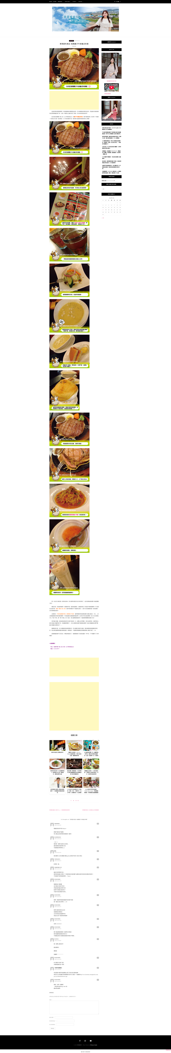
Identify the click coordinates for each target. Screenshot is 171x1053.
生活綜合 (74, 1)
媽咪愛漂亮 (60, 1)
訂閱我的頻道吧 (107, 93)
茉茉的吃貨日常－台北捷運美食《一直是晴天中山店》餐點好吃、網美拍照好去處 (57, 772)
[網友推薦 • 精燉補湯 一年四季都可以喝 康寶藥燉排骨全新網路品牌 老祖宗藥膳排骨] (74, 768)
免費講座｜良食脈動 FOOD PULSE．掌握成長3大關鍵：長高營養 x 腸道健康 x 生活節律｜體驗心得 (111, 153)
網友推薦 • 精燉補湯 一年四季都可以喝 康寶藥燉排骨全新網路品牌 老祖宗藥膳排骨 (74, 772)
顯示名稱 (51, 1017)
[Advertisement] (74, 100)
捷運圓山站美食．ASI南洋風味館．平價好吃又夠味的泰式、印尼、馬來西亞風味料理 (91, 772)
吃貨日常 (71, 40)
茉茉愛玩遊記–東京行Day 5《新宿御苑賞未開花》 (59, 810)
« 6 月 (103, 217)
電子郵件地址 (52, 1021)
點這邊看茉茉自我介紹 (111, 81)
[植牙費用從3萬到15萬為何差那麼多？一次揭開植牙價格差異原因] (57, 787)
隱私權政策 (87, 1051)
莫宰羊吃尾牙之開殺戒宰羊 (57, 752)
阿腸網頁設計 (168, 1050)
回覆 (98, 823)
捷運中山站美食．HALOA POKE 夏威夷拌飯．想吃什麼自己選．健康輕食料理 (74, 754)
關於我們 (83, 1051)
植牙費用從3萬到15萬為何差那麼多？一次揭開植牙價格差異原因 (57, 791)
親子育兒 (80, 1)
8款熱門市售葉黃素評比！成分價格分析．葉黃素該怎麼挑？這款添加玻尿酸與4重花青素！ (111, 167)
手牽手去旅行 (67, 1)
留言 (50, 999)
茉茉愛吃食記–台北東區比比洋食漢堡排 (90, 810)
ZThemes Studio (93, 1044)
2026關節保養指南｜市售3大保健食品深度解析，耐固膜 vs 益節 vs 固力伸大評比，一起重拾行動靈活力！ (111, 142)
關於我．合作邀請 (52, 1)
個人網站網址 (52, 1024)
